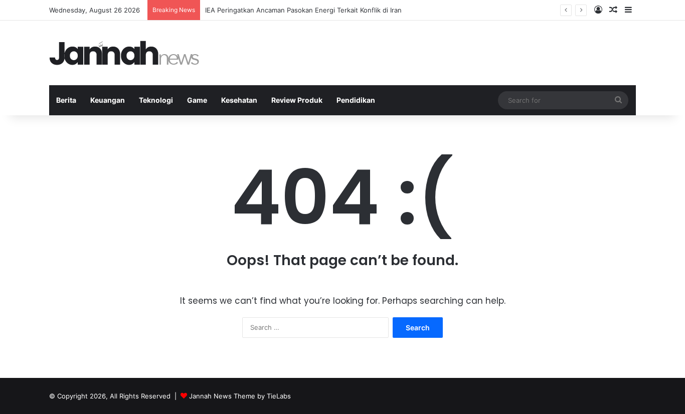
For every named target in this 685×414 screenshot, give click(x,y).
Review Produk (296, 100)
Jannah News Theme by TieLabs (240, 396)
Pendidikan (355, 100)
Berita (66, 100)
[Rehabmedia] (124, 53)
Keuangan (107, 100)
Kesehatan (239, 100)
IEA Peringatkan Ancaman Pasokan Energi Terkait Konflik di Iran (303, 10)
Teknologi (156, 100)
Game (197, 100)
